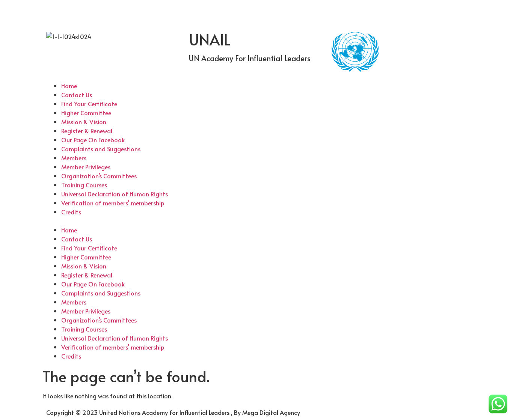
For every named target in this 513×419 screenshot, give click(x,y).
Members (73, 158)
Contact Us (76, 94)
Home (69, 85)
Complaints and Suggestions (100, 149)
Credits (71, 212)
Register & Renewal (86, 131)
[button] (256, 220)
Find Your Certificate (89, 103)
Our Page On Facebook (93, 140)
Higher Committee (86, 113)
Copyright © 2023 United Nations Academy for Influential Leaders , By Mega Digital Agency (173, 412)
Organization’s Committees (99, 176)
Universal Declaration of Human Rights (114, 194)
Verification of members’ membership (112, 203)
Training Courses (84, 185)
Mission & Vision (83, 122)
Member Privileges (85, 167)
